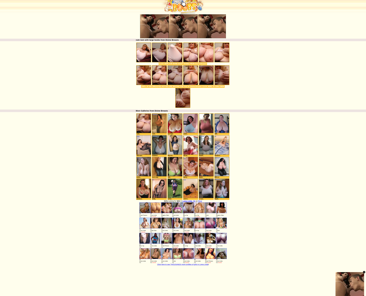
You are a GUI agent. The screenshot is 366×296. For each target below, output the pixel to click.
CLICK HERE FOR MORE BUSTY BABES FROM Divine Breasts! (183, 64)
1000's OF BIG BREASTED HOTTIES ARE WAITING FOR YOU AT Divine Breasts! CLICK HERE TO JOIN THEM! (182, 86)
